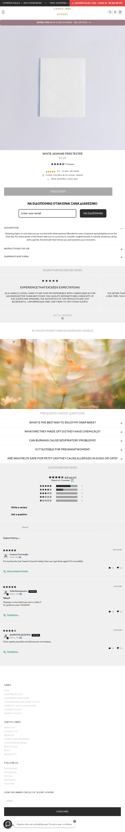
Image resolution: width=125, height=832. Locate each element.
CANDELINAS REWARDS (17, 739)
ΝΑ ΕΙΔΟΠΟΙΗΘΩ (93, 213)
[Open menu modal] (2, 12)
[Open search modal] (110, 12)
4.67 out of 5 (70, 477)
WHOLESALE (11, 746)
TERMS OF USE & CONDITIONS (20, 706)
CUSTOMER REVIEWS (15, 743)
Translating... (13, 615)
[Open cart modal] (120, 12)
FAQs (7, 690)
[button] (58, 164)
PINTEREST (10, 780)
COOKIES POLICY (13, 709)
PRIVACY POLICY (13, 713)
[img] (9, 550)
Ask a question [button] (19, 514)
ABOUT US (9, 727)
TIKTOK (8, 776)
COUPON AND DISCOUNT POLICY (22, 702)
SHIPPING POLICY (13, 694)
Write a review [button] (19, 507)
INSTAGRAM (10, 768)
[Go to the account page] (115, 12)
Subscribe (62, 811)
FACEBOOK (10, 772)
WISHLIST (9, 735)
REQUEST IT (10, 754)
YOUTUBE (9, 783)
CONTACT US (11, 731)
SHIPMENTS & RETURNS (16, 698)
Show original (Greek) (17, 571)
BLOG (7, 750)
